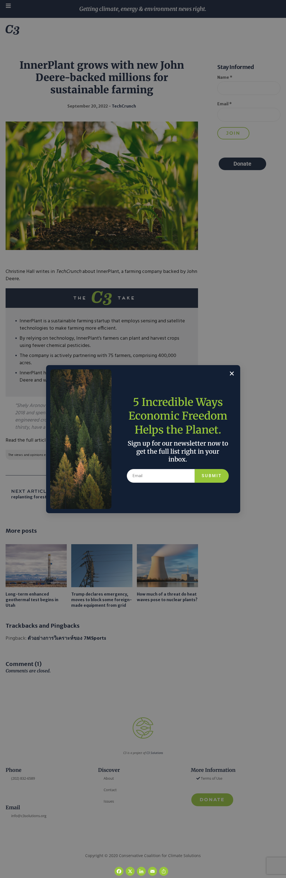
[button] (232, 373)
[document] (143, 439)
